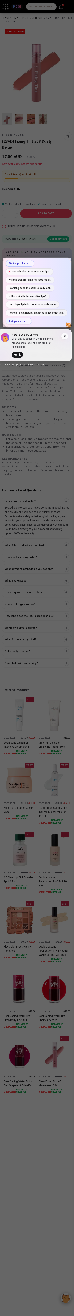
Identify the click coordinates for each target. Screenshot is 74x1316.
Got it (17, 354)
